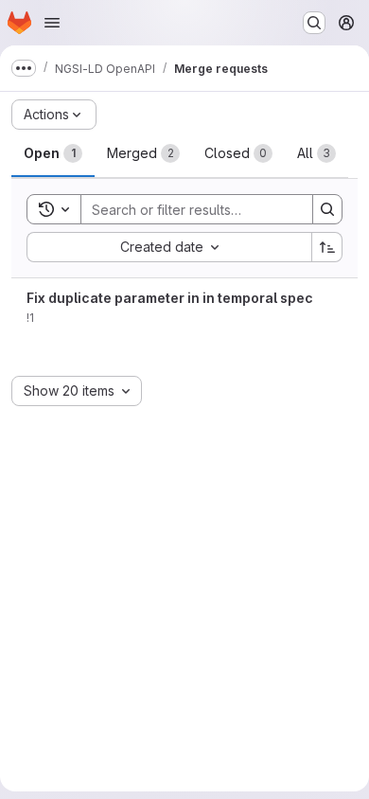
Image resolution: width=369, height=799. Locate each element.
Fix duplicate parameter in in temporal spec (169, 298)
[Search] (327, 209)
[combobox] (168, 247)
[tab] (53, 153)
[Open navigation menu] (52, 23)
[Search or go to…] (314, 22)
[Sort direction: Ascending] (327, 247)
